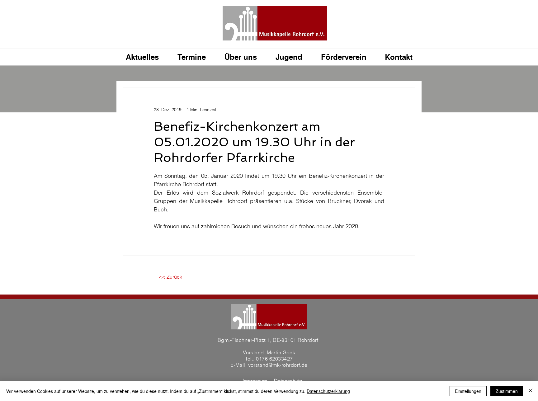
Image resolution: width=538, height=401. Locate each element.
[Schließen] (530, 391)
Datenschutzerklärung (328, 391)
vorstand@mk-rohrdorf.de (278, 365)
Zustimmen (507, 391)
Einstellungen (468, 391)
